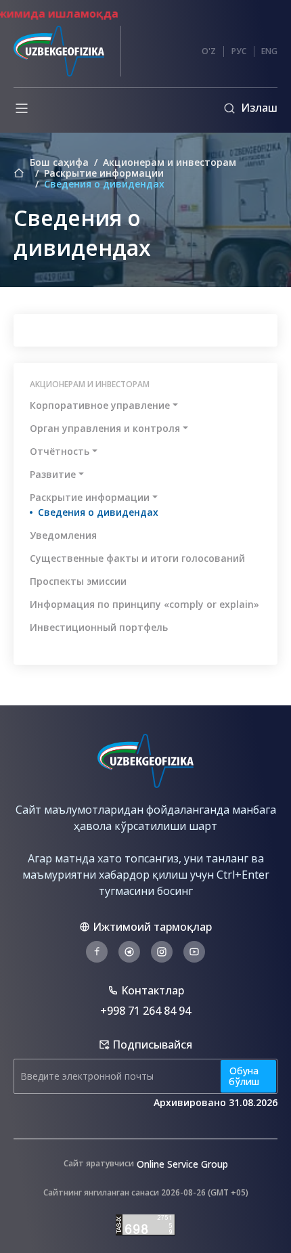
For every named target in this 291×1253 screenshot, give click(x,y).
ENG (269, 51)
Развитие (53, 474)
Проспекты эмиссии (78, 581)
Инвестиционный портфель (99, 627)
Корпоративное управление (100, 405)
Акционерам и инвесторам (169, 162)
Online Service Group (182, 1164)
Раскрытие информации (104, 173)
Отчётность (59, 451)
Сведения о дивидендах (98, 512)
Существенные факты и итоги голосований (137, 558)
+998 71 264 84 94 (145, 1011)
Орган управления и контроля (105, 428)
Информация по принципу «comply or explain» (144, 604)
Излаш (259, 107)
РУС (238, 51)
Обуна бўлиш (244, 1076)
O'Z (209, 51)
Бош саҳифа (59, 162)
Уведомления (63, 535)
